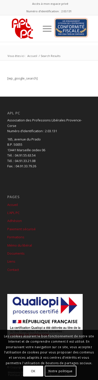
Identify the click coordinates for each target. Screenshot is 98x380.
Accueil (12, 204)
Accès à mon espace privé (50, 4)
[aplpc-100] (22, 29)
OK (33, 371)
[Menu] (45, 28)
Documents (16, 253)
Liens (11, 261)
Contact (13, 269)
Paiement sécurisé (21, 229)
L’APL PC (13, 212)
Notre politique (60, 371)
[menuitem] (50, 4)
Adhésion (14, 220)
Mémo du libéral (19, 245)
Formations (15, 237)
